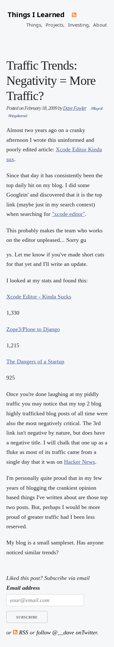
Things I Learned (36, 14)
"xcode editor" (68, 214)
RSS (22, 632)
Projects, (55, 25)
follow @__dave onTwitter (66, 632)
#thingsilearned (17, 116)
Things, (34, 25)
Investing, (79, 25)
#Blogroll (96, 108)
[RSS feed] (74, 14)
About (100, 25)
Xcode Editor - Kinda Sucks (38, 296)
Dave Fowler (74, 108)
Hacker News (79, 462)
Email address (23, 588)
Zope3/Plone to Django (33, 329)
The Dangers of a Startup (35, 361)
